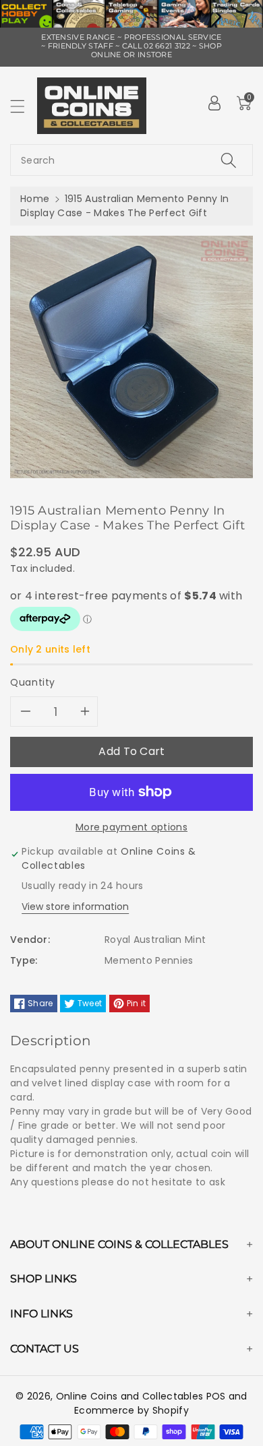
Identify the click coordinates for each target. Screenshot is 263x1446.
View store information (75, 906)
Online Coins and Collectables (130, 1396)
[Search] (228, 160)
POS (216, 1396)
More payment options (131, 827)
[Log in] (214, 103)
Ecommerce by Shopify (131, 1410)
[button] (23, 106)
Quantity (32, 682)
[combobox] (131, 160)
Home (34, 198)
